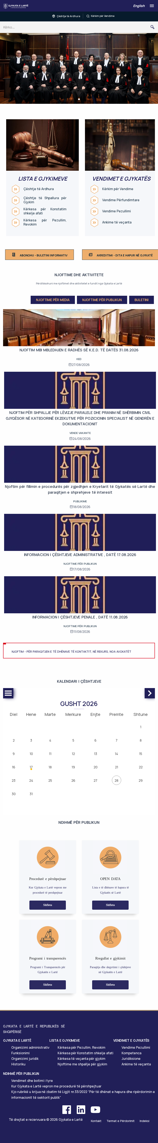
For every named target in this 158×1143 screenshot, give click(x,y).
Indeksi (144, 1121)
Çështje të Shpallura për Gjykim (44, 200)
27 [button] (95, 780)
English (139, 6)
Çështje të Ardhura (68, 16)
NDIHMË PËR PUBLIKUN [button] (21, 1073)
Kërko (154, 27)
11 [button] (50, 753)
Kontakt (96, 1121)
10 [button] (31, 753)
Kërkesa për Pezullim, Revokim (44, 222)
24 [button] (31, 780)
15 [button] (140, 753)
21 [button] (116, 767)
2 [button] (14, 740)
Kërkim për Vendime (102, 16)
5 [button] (73, 740)
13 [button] (95, 753)
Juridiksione (131, 1058)
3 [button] (31, 740)
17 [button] (31, 767)
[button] (79, 99)
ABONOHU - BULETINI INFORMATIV (43, 255)
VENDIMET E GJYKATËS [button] (131, 1040)
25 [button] (50, 780)
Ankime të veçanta (116, 222)
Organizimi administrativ (30, 1047)
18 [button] (50, 767)
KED (79, 359)
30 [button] (14, 794)
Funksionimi (20, 1053)
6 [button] (95, 740)
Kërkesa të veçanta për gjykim (81, 1058)
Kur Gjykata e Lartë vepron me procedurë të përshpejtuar (56, 1086)
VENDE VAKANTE (80, 433)
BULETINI (142, 300)
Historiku (18, 1064)
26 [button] (73, 780)
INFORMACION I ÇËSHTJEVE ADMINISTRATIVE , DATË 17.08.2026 (80, 554)
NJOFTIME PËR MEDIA (52, 300)
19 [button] (73, 767)
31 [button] (31, 794)
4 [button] (50, 740)
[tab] (26, 1040)
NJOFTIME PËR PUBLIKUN (102, 300)
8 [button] (141, 740)
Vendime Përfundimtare (120, 200)
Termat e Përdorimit (121, 1121)
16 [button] (13, 767)
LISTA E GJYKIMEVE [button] (64, 1040)
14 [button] (116, 753)
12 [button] (73, 753)
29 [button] (141, 780)
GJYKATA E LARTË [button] (17, 1040)
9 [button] (14, 753)
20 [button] (96, 767)
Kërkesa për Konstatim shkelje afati (44, 211)
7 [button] (116, 740)
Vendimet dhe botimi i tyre (32, 1080)
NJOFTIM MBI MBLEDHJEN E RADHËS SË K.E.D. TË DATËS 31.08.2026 (79, 349)
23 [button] (13, 780)
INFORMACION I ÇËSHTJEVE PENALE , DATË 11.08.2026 (80, 617)
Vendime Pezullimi (116, 211)
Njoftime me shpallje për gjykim (82, 1064)
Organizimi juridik (24, 1058)
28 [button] (116, 780)
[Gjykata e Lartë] (16, 6)
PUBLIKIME (80, 501)
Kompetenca (131, 1053)
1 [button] (140, 727)
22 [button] (141, 767)
